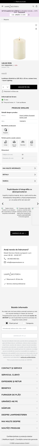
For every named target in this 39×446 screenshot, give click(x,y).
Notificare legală (8, 439)
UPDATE (18, 14)
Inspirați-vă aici (18, 233)
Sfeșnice (6, 19)
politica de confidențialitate (28, 357)
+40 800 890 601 (13, 259)
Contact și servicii (12, 368)
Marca (5, 181)
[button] (36, 25)
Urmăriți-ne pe (10, 401)
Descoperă (21, 12)
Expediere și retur (11, 381)
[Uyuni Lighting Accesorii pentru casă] (14, 73)
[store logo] (13, 6)
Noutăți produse (11, 428)
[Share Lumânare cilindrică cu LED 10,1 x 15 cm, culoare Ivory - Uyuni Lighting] (36, 28)
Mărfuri (6, 408)
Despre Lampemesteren (14, 414)
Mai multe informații (12, 168)
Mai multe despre (11, 421)
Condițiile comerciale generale (26, 439)
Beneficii (6, 388)
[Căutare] (33, 6)
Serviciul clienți (11, 374)
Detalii (6, 174)
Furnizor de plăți (11, 394)
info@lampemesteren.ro (15, 262)
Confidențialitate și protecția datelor (19, 436)
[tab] (19, 368)
